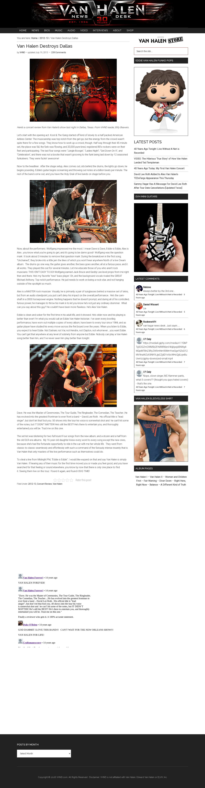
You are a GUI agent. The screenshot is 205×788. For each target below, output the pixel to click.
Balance (154, 484)
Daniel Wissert (151, 304)
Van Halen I (141, 476)
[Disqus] (73, 610)
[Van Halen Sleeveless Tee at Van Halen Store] (161, 460)
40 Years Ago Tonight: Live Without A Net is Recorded (159, 294)
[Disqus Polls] (73, 531)
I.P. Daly (147, 339)
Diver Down (165, 480)
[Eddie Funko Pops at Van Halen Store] (161, 135)
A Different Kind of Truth (173, 484)
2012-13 (32, 484)
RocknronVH (149, 321)
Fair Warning (150, 480)
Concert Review (44, 484)
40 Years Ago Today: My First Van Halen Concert (159, 168)
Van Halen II (156, 476)
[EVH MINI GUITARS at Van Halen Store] (161, 271)
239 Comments (58, 52)
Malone (147, 287)
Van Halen (57, 484)
